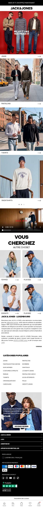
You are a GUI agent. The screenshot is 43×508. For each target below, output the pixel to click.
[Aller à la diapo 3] (23, 204)
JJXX (3, 342)
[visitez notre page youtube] (10, 478)
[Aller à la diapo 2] (21, 204)
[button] (21, 457)
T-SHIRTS (6, 377)
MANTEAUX (26, 367)
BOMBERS (25, 364)
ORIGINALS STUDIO (9, 381)
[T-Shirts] (21, 129)
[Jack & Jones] (21, 9)
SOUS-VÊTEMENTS (28, 377)
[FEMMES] (10, 264)
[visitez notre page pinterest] (14, 478)
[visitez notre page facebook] (3, 478)
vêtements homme (12, 322)
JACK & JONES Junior (20, 340)
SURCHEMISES (7, 367)
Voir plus (39, 346)
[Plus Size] (32, 264)
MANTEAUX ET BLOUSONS (11, 364)
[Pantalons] (21, 80)
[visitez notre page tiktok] (18, 478)
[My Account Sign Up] (21, 411)
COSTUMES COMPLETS (10, 371)
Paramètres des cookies (21, 498)
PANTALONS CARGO (29, 374)
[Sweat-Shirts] (21, 176)
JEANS (5, 361)
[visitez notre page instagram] (7, 478)
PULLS (24, 381)
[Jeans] (21, 32)
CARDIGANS (7, 384)
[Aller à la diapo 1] (19, 204)
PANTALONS (26, 361)
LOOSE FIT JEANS (28, 371)
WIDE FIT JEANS (27, 384)
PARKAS (5, 374)
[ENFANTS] (10, 297)
